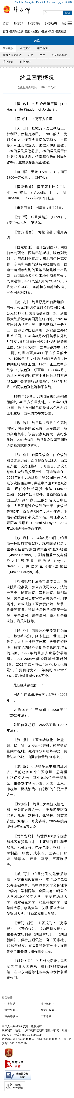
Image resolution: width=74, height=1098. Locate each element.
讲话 (30, 54)
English (19, 2)
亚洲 (44, 31)
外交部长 (34, 23)
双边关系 (25, 48)
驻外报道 (8, 61)
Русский (51, 2)
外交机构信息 (59, 54)
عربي (60, 2)
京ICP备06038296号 (48, 1038)
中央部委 (10, 1003)
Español (40, 2)
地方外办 (10, 1010)
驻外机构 (46, 1003)
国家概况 (8, 48)
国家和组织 (16, 31)
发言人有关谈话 (12, 54)
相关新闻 (42, 48)
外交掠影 (25, 61)
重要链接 (10, 1016)
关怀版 (68, 2)
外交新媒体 (47, 1010)
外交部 (18, 23)
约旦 (51, 31)
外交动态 (51, 23)
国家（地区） (32, 31)
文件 (42, 54)
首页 (6, 23)
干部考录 (46, 1016)
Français (29, 2)
